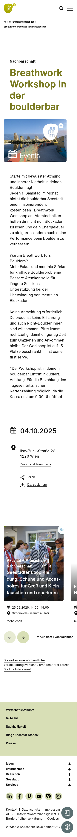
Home (7, 24)
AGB (9, 814)
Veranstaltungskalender (21, 22)
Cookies (53, 818)
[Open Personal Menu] (67, 827)
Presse (11, 743)
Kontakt (11, 809)
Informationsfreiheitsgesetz (36, 814)
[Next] (23, 637)
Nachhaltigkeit (16, 726)
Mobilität (12, 718)
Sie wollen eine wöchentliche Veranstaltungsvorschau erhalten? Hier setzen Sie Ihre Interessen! (37, 665)
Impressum (52, 809)
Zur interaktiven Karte (35, 464)
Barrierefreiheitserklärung (24, 818)
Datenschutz (31, 809)
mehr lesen (14, 621)
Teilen (31, 477)
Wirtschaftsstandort (20, 710)
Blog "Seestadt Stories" (22, 735)
